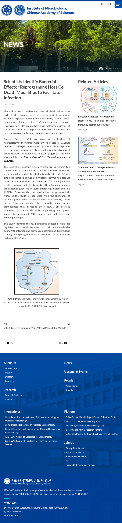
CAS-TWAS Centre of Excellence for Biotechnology (28, 436)
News (115, 68)
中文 (102, 4)
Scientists (70, 390)
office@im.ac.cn (14, 515)
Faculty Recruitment (75, 448)
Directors (9, 377)
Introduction (11, 368)
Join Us (69, 442)
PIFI (67, 460)
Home (108, 68)
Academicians (72, 386)
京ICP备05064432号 (28, 494)
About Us (10, 363)
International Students (76, 456)
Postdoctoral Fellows (75, 452)
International (12, 411)
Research (10, 390)
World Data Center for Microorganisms (83, 421)
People (68, 380)
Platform (70, 411)
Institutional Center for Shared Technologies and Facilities (92, 434)
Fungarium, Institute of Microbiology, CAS (85, 425)
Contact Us (10, 381)
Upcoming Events (76, 371)
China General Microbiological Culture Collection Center (91, 417)
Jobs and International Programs (80, 465)
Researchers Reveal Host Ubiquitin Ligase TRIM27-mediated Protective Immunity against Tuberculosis (97, 120)
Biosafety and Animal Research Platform (84, 429)
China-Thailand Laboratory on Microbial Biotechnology (30, 425)
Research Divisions (13, 395)
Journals (9, 399)
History (8, 372)
